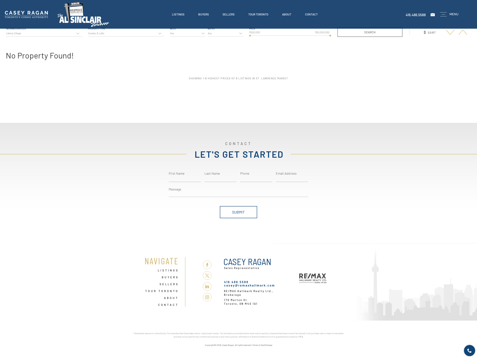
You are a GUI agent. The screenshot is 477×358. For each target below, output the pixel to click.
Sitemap (268, 345)
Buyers (203, 14)
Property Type (96, 29)
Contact (311, 14)
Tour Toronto (258, 14)
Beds (173, 29)
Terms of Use (258, 345)
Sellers (228, 14)
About (286, 14)
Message (175, 189)
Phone (244, 173)
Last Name (212, 173)
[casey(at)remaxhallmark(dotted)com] (433, 14)
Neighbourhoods (16, 29)
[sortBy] (450, 32)
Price (252, 29)
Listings (178, 14)
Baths (211, 29)
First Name (176, 173)
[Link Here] (57, 14)
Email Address (286, 173)
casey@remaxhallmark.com (249, 285)
